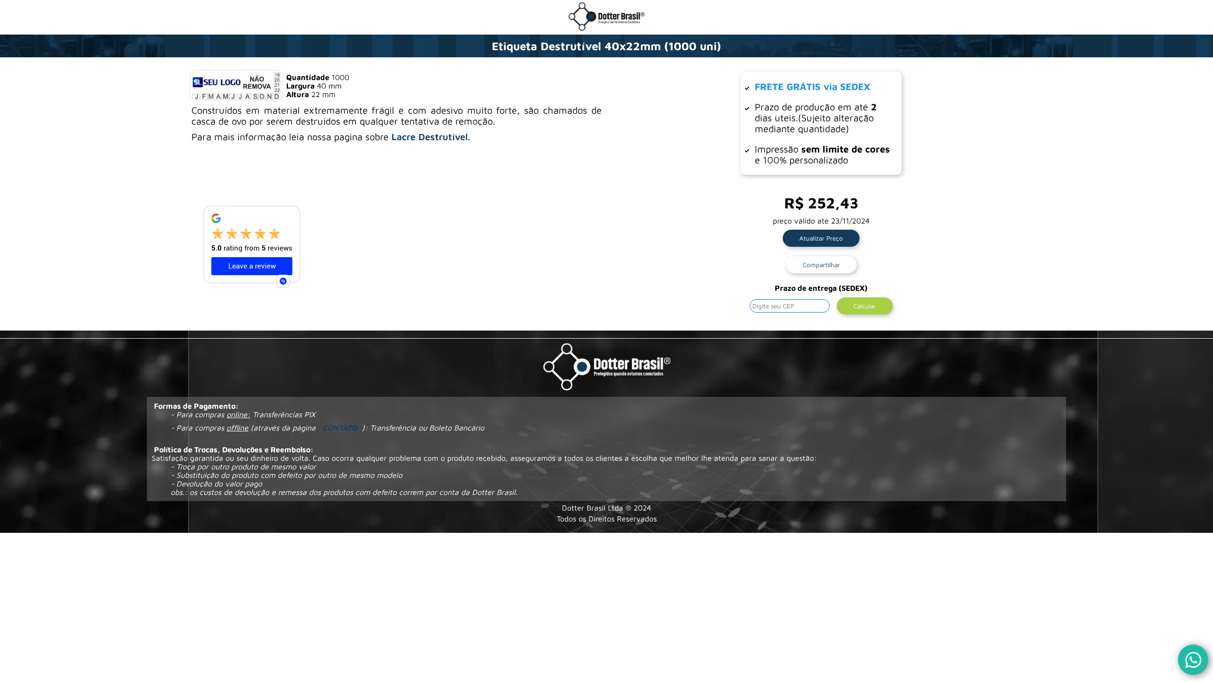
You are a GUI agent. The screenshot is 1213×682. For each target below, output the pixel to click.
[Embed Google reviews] (283, 281)
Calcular (864, 306)
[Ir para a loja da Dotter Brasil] (606, 28)
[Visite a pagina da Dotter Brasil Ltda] (606, 367)
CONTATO (340, 427)
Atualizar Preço (821, 238)
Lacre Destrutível (429, 136)
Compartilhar (821, 265)
